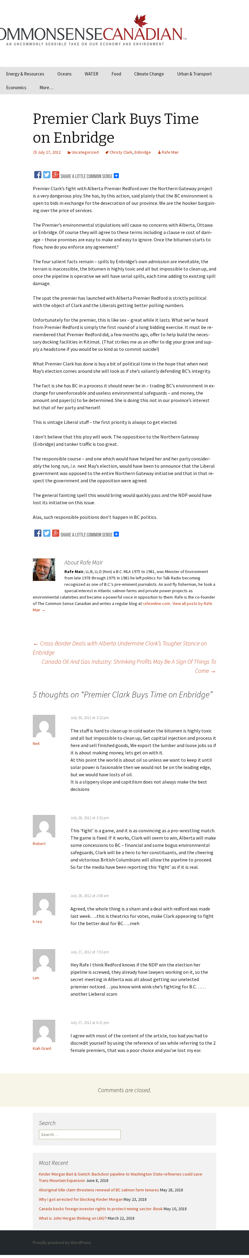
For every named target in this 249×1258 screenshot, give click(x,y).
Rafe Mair (170, 152)
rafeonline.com (156, 603)
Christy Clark (121, 152)
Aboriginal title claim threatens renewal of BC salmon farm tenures (99, 1190)
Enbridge (143, 152)
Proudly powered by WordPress (62, 1242)
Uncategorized (85, 152)
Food (116, 74)
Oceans (64, 74)
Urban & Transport (194, 74)
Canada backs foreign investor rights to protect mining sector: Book (101, 1208)
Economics (16, 87)
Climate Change (149, 74)
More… (46, 87)
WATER (91, 74)
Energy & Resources (25, 74)
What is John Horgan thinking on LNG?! (73, 1218)
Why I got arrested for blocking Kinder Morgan (81, 1199)
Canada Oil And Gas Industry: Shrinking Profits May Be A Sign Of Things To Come (129, 666)
